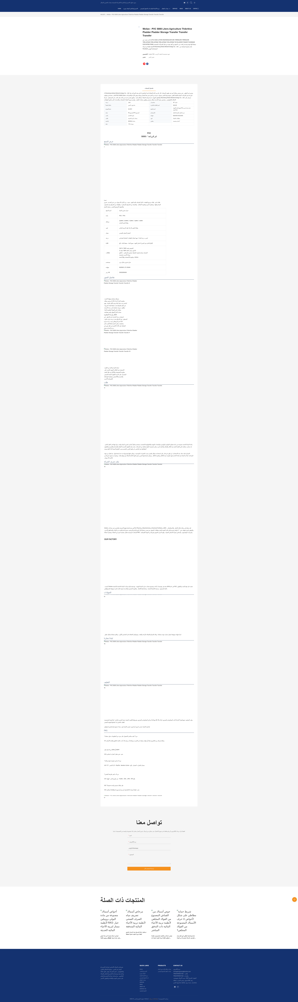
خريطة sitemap (153, 999)
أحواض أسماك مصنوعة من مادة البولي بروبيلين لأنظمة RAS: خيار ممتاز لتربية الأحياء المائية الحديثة (110, 937)
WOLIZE (102, 14)
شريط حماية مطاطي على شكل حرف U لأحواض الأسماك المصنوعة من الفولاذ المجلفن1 (185, 937)
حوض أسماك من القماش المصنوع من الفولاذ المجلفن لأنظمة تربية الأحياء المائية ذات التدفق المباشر (161, 937)
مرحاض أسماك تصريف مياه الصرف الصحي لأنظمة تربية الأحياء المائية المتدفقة (136, 933)
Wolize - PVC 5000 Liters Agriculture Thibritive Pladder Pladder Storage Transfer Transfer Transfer (135, 14)
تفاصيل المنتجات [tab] (149, 88)
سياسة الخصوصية (163, 999)
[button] (198, 8)
